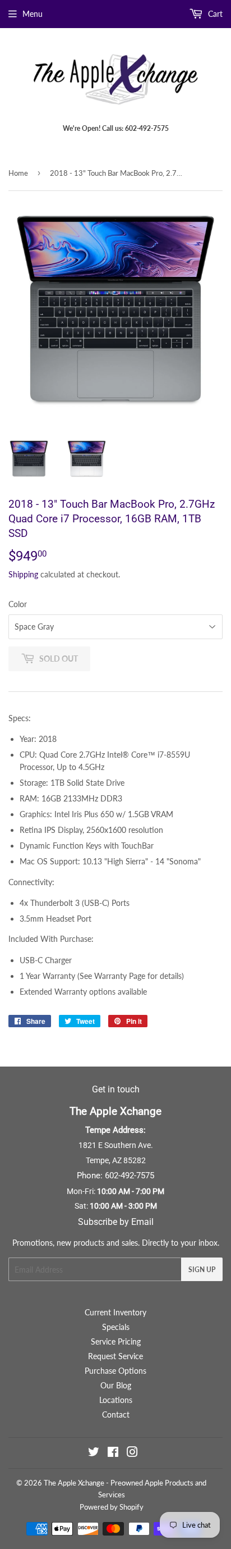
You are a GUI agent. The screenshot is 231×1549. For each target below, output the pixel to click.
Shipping (23, 574)
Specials (116, 1327)
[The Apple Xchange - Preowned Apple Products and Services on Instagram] (132, 1453)
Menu (32, 14)
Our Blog (115, 1385)
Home (18, 172)
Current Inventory (115, 1312)
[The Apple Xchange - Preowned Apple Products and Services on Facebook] (113, 1453)
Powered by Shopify (112, 1506)
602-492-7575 (129, 1175)
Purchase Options (115, 1370)
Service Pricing (116, 1341)
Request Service (115, 1356)
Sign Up (201, 1269)
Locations (115, 1400)
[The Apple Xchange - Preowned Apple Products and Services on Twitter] (93, 1453)
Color (17, 604)
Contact (116, 1414)
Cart (214, 14)
